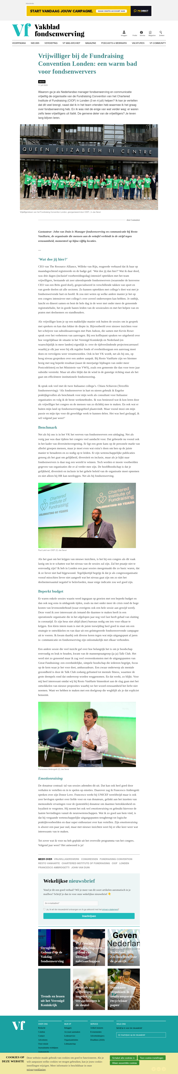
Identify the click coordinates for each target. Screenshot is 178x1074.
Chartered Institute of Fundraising (86, 863)
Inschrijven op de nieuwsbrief (133, 1035)
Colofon (41, 1032)
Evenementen (96, 1032)
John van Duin (80, 867)
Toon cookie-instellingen (151, 1057)
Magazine (90, 43)
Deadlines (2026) (97, 1040)
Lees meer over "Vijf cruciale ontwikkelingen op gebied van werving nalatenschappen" (89, 947)
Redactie (41, 1028)
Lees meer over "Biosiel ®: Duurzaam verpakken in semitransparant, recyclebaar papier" (124, 989)
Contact (41, 1036)
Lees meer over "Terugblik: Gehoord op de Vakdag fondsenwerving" (54, 947)
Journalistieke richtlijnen (48, 1048)
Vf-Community (158, 43)
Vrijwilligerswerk (66, 859)
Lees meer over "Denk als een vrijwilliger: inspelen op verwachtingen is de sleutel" (89, 989)
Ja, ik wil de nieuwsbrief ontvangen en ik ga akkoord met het (82, 909)
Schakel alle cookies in (123, 1057)
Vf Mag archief (71, 43)
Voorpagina (19, 43)
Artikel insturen (96, 1028)
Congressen (89, 859)
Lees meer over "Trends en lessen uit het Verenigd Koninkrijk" (54, 989)
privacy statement (110, 909)
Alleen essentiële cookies (124, 1062)
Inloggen (124, 35)
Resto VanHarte (49, 863)
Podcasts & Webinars (114, 43)
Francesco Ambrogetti (53, 867)
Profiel (135, 35)
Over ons (43, 1024)
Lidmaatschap (70, 1044)
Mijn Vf (67, 1024)
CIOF (114, 863)
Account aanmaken (72, 1032)
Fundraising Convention (116, 859)
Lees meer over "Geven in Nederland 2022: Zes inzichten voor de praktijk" (124, 947)
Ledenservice (69, 1036)
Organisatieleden (71, 1040)
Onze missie (43, 1044)
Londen (124, 863)
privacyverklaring (36, 1069)
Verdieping (50, 43)
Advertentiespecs (97, 1036)
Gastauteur (135, 220)
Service (94, 1024)
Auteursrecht (43, 1052)
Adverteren (42, 1040)
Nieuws (35, 43)
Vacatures (138, 43)
